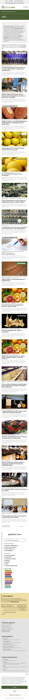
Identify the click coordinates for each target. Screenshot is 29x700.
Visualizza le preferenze (14, 695)
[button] (27, 674)
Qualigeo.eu (5, 638)
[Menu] (26, 7)
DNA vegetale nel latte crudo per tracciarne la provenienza (14, 489)
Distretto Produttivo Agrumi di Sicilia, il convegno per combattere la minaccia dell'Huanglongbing (13, 463)
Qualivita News (14, 534)
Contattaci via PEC (5, 631)
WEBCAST (7, 560)
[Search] (23, 7)
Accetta (14, 687)
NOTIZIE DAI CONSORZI (11, 547)
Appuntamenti (9, 513)
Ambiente (20, 198)
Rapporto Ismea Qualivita (8, 646)
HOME (3, 11)
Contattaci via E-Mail (6, 630)
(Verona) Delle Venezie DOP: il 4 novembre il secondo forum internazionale (14, 516)
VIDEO (6, 564)
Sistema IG (8, 66)
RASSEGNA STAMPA (10, 555)
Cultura (12, 409)
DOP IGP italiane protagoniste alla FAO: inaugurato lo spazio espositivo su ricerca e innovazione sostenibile (14, 96)
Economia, (24, 276)
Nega (14, 691)
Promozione (13, 303)
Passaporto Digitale (7, 649)
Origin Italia (5, 659)
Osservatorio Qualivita (7, 644)
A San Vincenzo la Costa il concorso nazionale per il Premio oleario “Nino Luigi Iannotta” (14, 228)
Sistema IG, (8, 93)
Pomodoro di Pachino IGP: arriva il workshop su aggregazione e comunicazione (14, 437)
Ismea (4, 669)
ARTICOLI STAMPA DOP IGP (11, 545)
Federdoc (5, 662)
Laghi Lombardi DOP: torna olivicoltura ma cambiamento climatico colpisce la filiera (14, 201)
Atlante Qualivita (6, 641)
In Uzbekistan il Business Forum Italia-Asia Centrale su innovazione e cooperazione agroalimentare (13, 69)
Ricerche (4, 251)
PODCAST (7, 562)
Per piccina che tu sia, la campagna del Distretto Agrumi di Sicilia (12, 305)
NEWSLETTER (8, 557)
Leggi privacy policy (15, 601)
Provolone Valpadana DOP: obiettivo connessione (12, 331)
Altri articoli (10, 251)
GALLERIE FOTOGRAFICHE (11, 565)
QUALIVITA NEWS (9, 11)
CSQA (3, 276)
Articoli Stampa (5, 146)
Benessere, (4, 277)
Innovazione (13, 93)
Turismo (8, 587)
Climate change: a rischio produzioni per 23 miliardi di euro (14, 280)
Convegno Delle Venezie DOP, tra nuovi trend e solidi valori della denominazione (14, 411)
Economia (8, 576)
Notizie (3, 66)
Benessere (19, 381)
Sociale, (7, 224)
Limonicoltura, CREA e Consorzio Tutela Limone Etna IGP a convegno (13, 149)
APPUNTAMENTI (9, 550)
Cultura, (16, 198)
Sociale (8, 585)
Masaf (4, 665)
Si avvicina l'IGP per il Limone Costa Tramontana (12, 174)
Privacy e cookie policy (9, 698)
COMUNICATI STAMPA (10, 558)
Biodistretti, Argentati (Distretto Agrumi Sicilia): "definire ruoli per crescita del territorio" (13, 357)
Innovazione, (17, 224)
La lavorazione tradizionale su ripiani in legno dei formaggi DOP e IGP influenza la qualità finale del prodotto (14, 385)
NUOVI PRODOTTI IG (10, 549)
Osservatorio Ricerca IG (8, 254)
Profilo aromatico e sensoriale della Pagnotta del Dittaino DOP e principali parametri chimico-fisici (14, 122)
